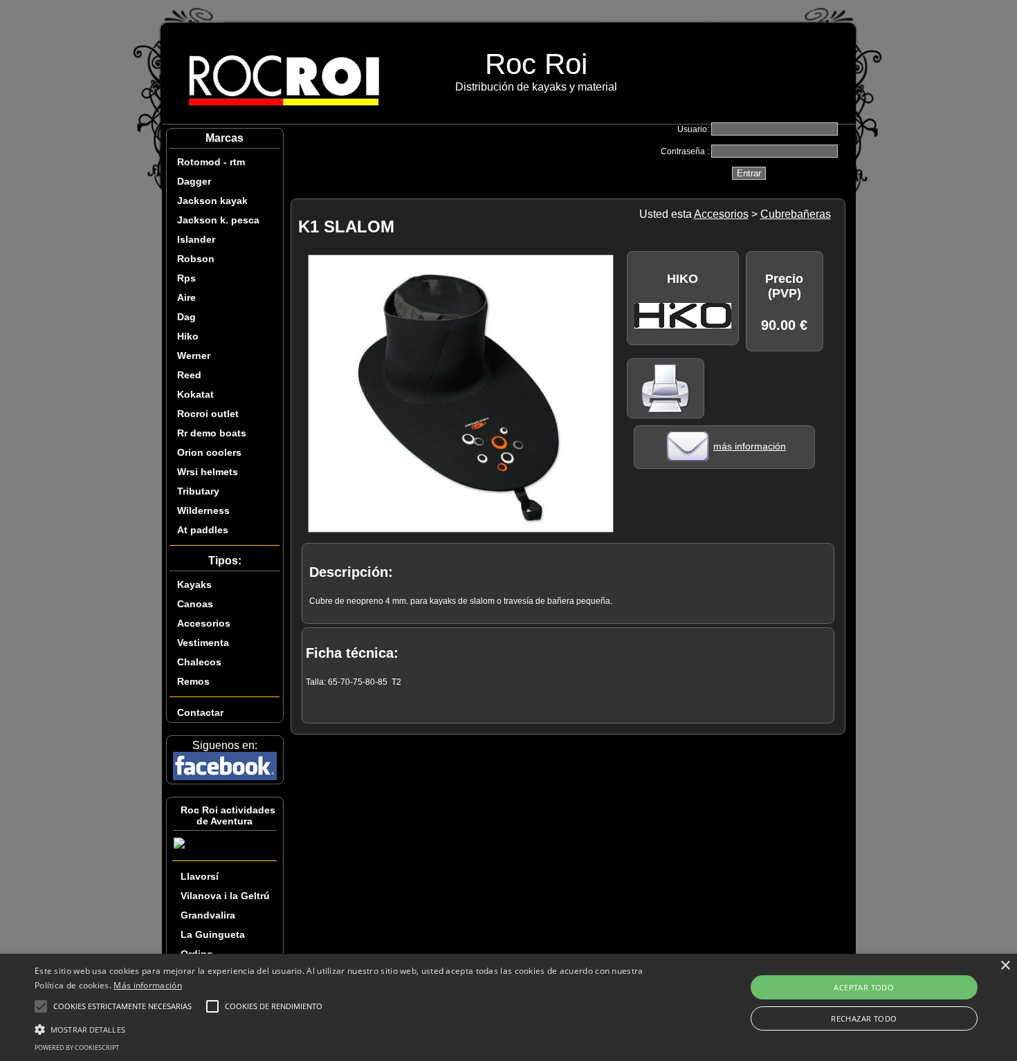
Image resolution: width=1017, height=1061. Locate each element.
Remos (193, 681)
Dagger (194, 181)
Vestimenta (203, 642)
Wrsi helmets (207, 471)
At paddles (202, 529)
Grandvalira (208, 915)
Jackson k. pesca (218, 219)
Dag (186, 316)
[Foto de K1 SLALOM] (461, 529)
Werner (193, 355)
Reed (189, 374)
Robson (195, 258)
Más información (147, 985)
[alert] (508, 1007)
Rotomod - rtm (211, 161)
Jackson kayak (212, 200)
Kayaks (194, 584)
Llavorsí (200, 876)
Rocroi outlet (208, 413)
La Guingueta (213, 934)
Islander (196, 239)
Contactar (200, 712)
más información (749, 446)
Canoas (195, 603)
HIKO (682, 279)
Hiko (188, 336)
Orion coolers (209, 452)
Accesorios (203, 623)
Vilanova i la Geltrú (225, 895)
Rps (186, 278)
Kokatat (195, 394)
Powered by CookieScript (77, 1047)
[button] (343, 1028)
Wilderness (203, 510)
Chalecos (199, 661)
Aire (186, 297)
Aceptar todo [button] (864, 987)
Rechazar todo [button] (864, 1018)
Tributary (198, 491)
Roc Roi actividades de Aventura (228, 815)
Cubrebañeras (795, 214)
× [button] (1005, 966)
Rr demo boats (211, 433)
